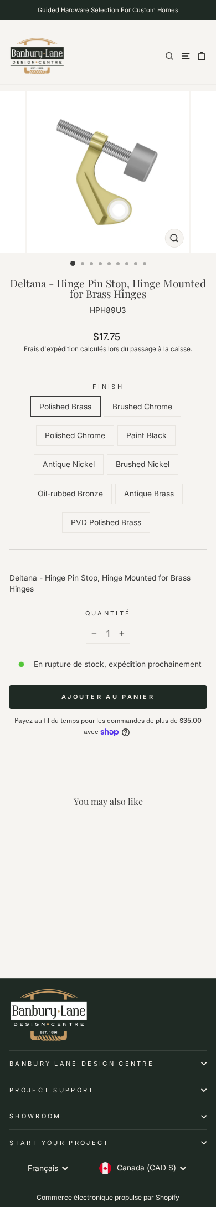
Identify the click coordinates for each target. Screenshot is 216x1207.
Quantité (108, 613)
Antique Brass (149, 493)
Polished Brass (65, 406)
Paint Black (146, 435)
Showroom (35, 1116)
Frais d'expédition (51, 349)
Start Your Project (59, 1143)
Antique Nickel (69, 464)
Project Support (52, 1090)
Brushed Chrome (142, 406)
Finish (108, 387)
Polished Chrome (75, 435)
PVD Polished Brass (106, 522)
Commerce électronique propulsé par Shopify (108, 1197)
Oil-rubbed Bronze (70, 493)
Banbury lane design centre (81, 1063)
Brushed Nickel (142, 464)
